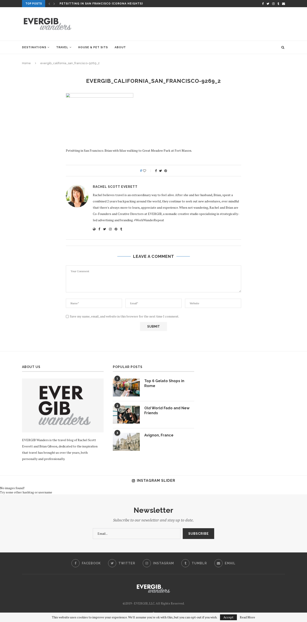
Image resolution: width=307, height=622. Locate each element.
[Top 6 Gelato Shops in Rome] (126, 387)
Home (26, 63)
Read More (247, 617)
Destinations (34, 47)
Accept (228, 617)
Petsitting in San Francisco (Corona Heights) (101, 3)
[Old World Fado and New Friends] (126, 415)
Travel (62, 47)
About (120, 47)
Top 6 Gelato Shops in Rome (164, 383)
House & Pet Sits (93, 47)
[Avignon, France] (126, 442)
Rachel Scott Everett (115, 186)
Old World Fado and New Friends (166, 410)
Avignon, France (159, 435)
